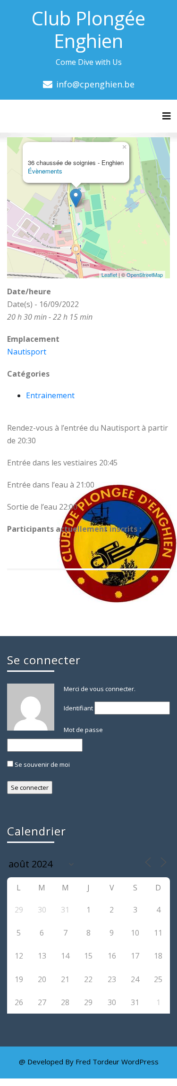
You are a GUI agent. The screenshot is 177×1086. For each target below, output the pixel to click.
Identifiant (78, 708)
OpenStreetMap (144, 274)
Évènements (45, 170)
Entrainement (50, 395)
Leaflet (109, 274)
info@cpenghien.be (95, 84)
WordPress (140, 1061)
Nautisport (26, 351)
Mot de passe (83, 729)
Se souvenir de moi (41, 764)
